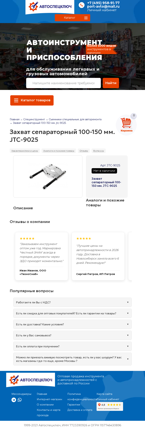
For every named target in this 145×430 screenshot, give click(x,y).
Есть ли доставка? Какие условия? (40, 324)
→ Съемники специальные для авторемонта (74, 119)
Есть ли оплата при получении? (37, 346)
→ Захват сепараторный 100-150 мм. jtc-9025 (38, 123)
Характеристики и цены (24, 150)
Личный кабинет (102, 10)
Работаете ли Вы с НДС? (33, 302)
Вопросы (98, 150)
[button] (72, 17)
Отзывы (84, 150)
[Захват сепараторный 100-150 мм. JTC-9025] (47, 176)
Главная (14, 119)
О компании (45, 404)
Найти (111, 83)
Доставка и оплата (79, 410)
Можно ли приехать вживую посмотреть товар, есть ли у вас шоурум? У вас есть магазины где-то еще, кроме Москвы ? (69, 359)
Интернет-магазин (49, 399)
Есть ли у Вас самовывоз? (33, 335)
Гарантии (73, 404)
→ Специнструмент (32, 119)
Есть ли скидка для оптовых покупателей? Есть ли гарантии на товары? (66, 313)
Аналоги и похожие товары (58, 150)
